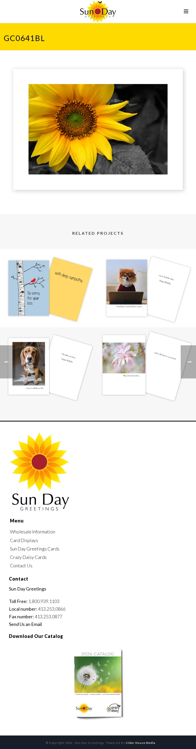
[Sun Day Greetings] (98, 11)
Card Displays (24, 540)
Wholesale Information (32, 531)
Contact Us (21, 565)
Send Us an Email (25, 624)
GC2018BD (147, 313)
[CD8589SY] (49, 270)
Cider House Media (140, 742)
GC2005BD (49, 392)
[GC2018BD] (147, 270)
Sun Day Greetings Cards (34, 548)
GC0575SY (147, 392)
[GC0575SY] (147, 348)
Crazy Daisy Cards (28, 557)
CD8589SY (49, 313)
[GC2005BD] (49, 348)
